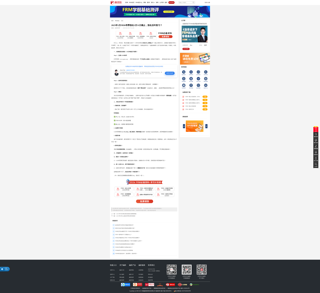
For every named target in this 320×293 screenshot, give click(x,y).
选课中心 (112, 274)
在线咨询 (141, 280)
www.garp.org (124, 59)
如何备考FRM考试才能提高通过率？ (124, 225)
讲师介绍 (112, 280)
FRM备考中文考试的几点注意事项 (124, 250)
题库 (166, 2)
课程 (144, 2)
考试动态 (117, 20)
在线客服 (141, 270)
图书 (148, 2)
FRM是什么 (139, 2)
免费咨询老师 (169, 73)
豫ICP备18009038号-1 (166, 291)
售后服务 (141, 274)
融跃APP (131, 274)
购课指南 (141, 277)
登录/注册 (207, 2)
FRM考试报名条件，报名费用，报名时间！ (126, 253)
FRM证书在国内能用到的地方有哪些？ (125, 244)
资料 (157, 2)
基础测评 (171, 2)
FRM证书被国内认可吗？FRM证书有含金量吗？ (127, 237)
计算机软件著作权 (135, 288)
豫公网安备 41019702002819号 (183, 291)
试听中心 (112, 270)
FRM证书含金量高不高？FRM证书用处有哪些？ (127, 231)
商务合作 (150, 274)
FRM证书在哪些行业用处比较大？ (124, 247)
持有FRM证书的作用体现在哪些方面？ (125, 228)
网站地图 (122, 277)
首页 (112, 20)
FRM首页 (131, 2)
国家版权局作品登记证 (159, 288)
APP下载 (112, 277)
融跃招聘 (122, 280)
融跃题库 (131, 277)
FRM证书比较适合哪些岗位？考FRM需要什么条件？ (128, 241)
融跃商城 (131, 280)
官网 (126, 2)
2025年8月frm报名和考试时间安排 (125, 216)
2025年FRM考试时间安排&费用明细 (126, 213)
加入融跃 (122, 274)
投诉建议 (150, 277)
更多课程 (186, 49)
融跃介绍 (122, 270)
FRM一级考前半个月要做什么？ (123, 234)
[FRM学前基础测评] (160, 11)
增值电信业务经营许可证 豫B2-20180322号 (179, 288)
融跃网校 (131, 270)
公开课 (162, 2)
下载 (205, 96)
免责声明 (150, 280)
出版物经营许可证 (146, 288)
